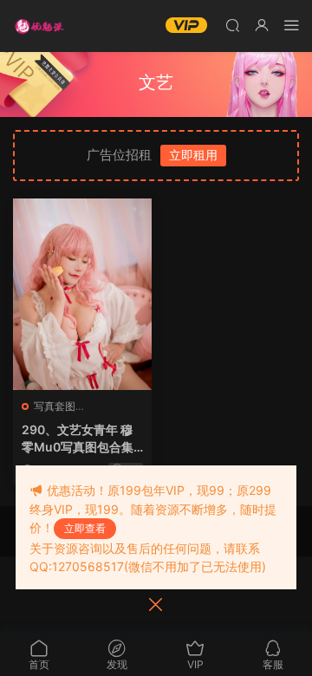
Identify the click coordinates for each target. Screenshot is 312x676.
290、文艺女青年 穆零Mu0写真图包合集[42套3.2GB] (77, 439)
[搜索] (232, 25)
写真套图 (54, 406)
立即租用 (193, 154)
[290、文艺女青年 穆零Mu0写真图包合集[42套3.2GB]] (82, 294)
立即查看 (85, 528)
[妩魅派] (39, 26)
